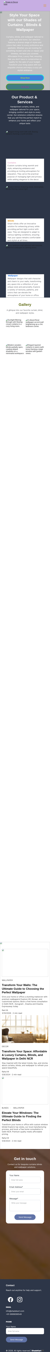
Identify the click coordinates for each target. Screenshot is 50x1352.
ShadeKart (36, 1350)
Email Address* (16, 1187)
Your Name (14, 1175)
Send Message (25, 1217)
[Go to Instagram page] (19, 1299)
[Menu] (44, 6)
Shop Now (25, 78)
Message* (13, 1198)
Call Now (25, 87)
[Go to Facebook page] (10, 1299)
